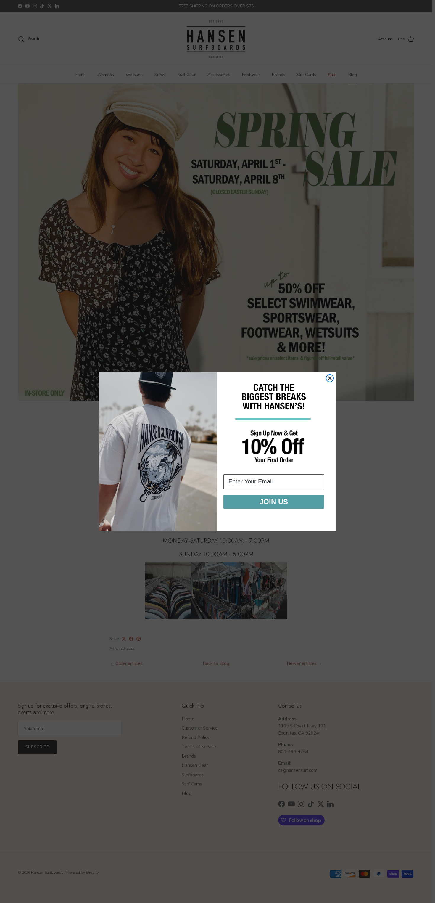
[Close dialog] (330, 378)
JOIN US (274, 502)
